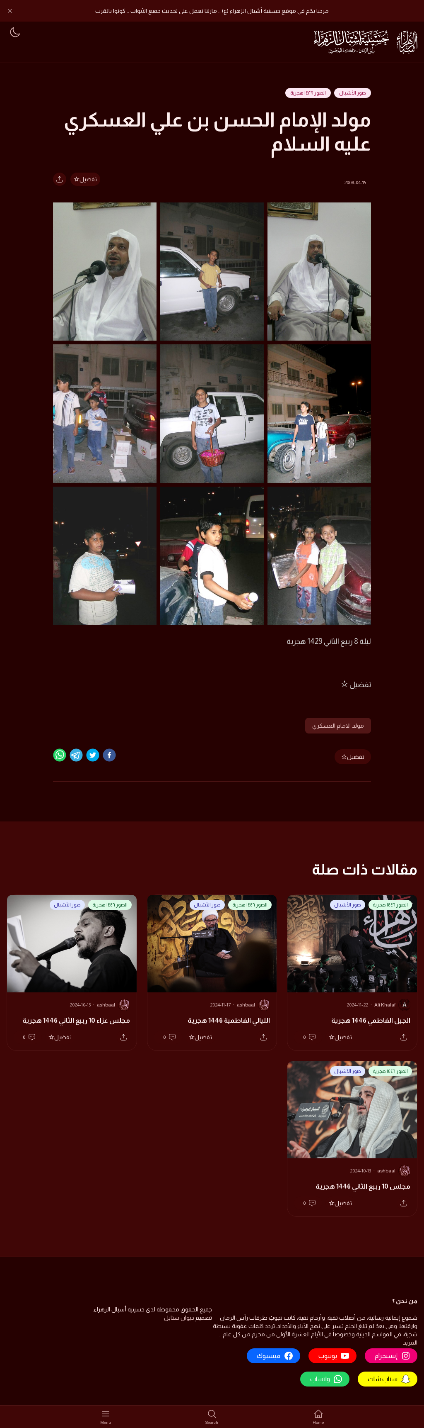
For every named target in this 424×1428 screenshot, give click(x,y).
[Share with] (59, 179)
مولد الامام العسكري (338, 725)
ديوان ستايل (179, 1317)
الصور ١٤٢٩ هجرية (308, 93)
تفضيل (88, 179)
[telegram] (76, 755)
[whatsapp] (59, 755)
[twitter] (92, 755)
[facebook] (109, 755)
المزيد (410, 1342)
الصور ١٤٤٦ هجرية (390, 905)
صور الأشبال (352, 93)
